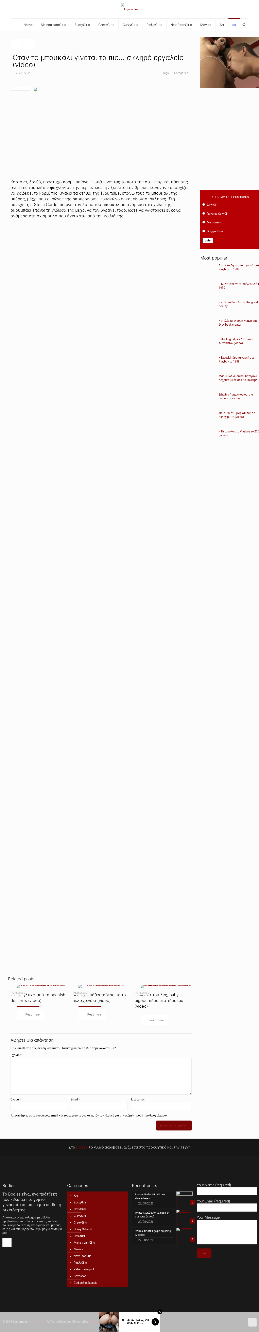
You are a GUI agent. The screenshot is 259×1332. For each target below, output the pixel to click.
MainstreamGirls (84, 1242)
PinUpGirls (80, 1262)
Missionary (214, 222)
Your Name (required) (214, 1185)
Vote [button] (208, 240)
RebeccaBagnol (84, 1269)
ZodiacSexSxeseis (85, 1282)
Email (75, 1099)
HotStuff (79, 1236)
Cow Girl (212, 204)
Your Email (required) (213, 1201)
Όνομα (16, 1099)
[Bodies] (129, 9)
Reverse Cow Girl (217, 213)
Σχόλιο (16, 1055)
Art (76, 1195)
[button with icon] (7, 1242)
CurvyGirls (80, 1215)
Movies (78, 1249)
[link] (101, 290)
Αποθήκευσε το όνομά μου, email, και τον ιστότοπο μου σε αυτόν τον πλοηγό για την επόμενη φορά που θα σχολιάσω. (91, 1115)
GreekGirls (80, 1222)
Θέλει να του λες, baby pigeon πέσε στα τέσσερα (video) (159, 1000)
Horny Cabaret (83, 1229)
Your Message (208, 1217)
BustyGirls (80, 1202)
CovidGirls (80, 1209)
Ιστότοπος (138, 1099)
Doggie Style (215, 231)
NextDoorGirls (82, 1256)
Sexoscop (80, 1276)
